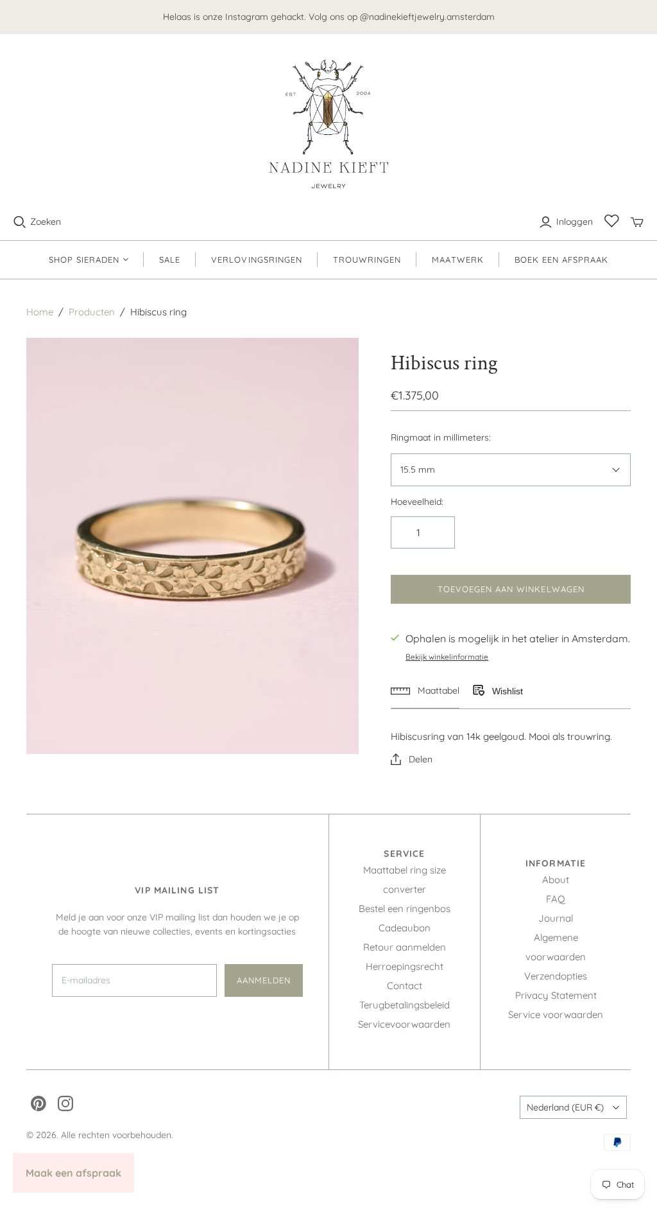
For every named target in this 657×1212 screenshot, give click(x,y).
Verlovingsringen (256, 259)
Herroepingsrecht (404, 966)
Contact (404, 985)
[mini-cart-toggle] (637, 222)
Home (39, 312)
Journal (555, 918)
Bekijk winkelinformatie (446, 657)
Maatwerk (457, 259)
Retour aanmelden (404, 947)
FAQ (555, 899)
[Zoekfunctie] (19, 222)
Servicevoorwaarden (404, 1024)
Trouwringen (367, 259)
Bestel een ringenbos (404, 908)
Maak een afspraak (73, 1172)
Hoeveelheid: (417, 501)
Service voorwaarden (555, 1014)
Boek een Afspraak (562, 259)
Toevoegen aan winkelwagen (511, 589)
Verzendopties (555, 976)
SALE (169, 259)
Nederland (565, 1107)
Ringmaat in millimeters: (441, 437)
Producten (92, 312)
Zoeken (45, 221)
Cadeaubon (405, 928)
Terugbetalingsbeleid (404, 1005)
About (555, 880)
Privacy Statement (556, 995)
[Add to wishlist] (478, 691)
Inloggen (574, 221)
